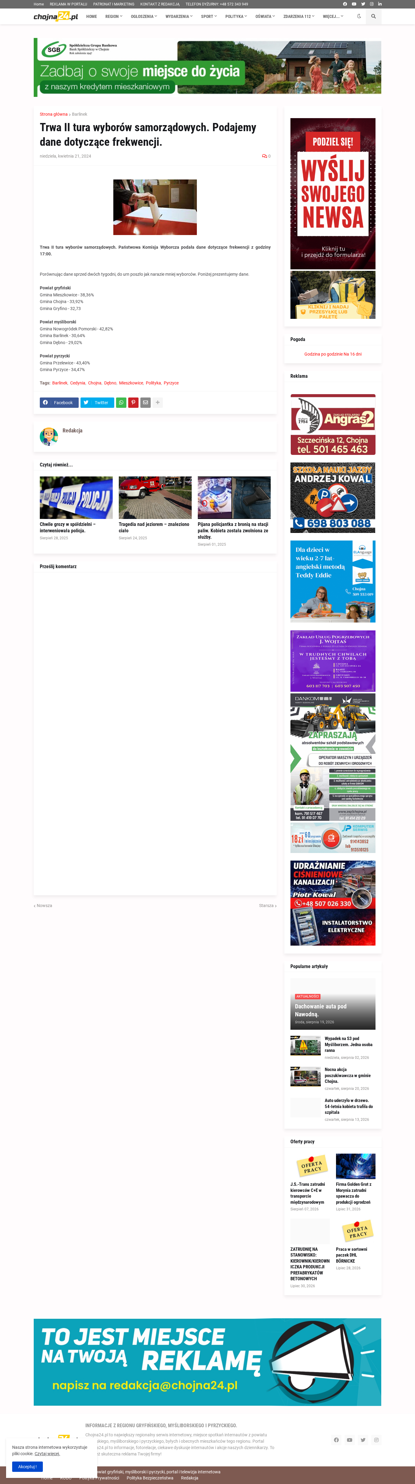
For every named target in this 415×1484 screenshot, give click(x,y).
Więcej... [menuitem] (331, 16)
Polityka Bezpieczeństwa (150, 1477)
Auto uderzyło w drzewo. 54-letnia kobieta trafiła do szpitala (349, 1106)
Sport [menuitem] (207, 16)
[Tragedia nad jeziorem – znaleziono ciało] (155, 497)
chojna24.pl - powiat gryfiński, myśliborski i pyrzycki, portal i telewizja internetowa (144, 1471)
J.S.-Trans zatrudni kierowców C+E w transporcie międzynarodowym (307, 1193)
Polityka (153, 383)
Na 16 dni (353, 354)
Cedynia (77, 383)
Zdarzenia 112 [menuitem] (297, 16)
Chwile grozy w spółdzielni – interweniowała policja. (68, 527)
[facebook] (345, 4)
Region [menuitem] (112, 16)
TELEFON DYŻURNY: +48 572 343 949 (217, 4)
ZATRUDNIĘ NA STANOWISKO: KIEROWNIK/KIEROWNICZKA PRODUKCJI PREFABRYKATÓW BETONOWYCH (310, 1264)
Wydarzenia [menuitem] (177, 16)
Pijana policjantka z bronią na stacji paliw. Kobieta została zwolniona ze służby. (233, 530)
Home (39, 4)
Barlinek (79, 114)
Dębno (110, 383)
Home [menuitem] (91, 16)
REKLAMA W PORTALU (68, 4)
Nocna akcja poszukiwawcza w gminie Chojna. (348, 1075)
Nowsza (44, 905)
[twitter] (363, 4)
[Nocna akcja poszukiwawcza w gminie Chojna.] (305, 1077)
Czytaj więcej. (47, 1453)
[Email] (145, 402)
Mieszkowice (131, 383)
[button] (359, 16)
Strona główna (54, 114)
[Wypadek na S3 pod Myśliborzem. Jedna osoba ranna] (305, 1046)
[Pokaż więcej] (158, 402)
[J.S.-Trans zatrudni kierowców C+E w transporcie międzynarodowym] (310, 1166)
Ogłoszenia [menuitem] (142, 16)
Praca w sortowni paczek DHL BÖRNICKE (351, 1255)
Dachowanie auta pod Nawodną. (321, 1010)
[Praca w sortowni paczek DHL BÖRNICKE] (356, 1231)
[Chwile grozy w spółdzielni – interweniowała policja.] (76, 497)
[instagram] (371, 4)
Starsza (266, 905)
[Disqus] (155, 654)
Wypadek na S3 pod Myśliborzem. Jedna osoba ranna (348, 1044)
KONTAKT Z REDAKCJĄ (160, 4)
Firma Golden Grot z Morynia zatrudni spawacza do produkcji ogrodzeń (354, 1193)
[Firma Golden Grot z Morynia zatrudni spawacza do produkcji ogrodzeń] (356, 1166)
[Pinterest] (133, 402)
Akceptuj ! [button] (27, 1466)
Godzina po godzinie (323, 354)
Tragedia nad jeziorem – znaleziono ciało (154, 527)
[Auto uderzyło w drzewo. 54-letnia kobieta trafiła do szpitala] (305, 1107)
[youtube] (354, 4)
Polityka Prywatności (99, 1477)
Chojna (94, 383)
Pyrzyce (171, 383)
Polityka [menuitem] (234, 16)
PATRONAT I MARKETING (113, 4)
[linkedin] (380, 4)
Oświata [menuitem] (263, 16)
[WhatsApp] (121, 402)
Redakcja (189, 1477)
